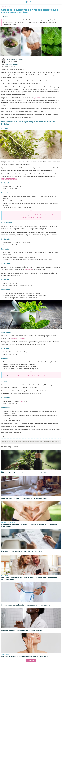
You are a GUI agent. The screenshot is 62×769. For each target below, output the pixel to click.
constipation (28, 269)
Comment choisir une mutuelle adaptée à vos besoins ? (21, 552)
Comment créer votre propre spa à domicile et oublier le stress (24, 498)
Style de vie (4, 575)
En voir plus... (31, 660)
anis (22, 401)
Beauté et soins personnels (8, 496)
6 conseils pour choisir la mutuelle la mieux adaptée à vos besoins (25, 605)
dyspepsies (36, 98)
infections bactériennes (9, 178)
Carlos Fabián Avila (12, 61)
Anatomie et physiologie (8, 522)
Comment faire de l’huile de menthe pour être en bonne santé (37, 376)
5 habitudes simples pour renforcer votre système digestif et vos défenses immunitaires (29, 525)
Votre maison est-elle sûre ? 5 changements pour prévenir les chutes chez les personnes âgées (29, 578)
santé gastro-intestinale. (18, 338)
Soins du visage (5, 654)
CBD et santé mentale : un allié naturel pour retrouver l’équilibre (24, 473)
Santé (3, 471)
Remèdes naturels (5, 6)
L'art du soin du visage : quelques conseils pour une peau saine (24, 656)
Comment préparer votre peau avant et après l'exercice (21, 631)
